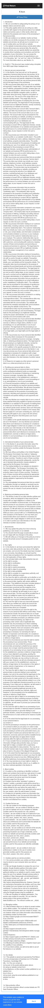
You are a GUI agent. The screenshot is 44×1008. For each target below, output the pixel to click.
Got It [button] (34, 1001)
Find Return (10, 5)
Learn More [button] (7, 1005)
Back (22, 11)
